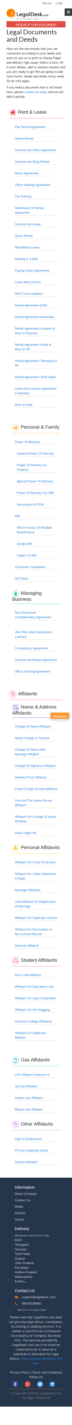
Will (17, 516)
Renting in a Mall (26, 259)
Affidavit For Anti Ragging (32, 1010)
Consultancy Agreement (31, 648)
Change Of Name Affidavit (33, 726)
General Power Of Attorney (35, 453)
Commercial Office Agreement (35, 150)
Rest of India (23, 405)
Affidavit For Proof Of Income (35, 862)
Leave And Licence (28, 282)
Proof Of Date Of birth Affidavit (36, 789)
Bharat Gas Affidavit (28, 1109)
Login (59, 3)
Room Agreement (27, 173)
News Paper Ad (25, 833)
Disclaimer (59, 716)
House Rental (24, 138)
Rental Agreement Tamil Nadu (35, 377)
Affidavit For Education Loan (34, 986)
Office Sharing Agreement (32, 185)
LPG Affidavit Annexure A (32, 1075)
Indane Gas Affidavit (29, 1098)
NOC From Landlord (28, 294)
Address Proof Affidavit (31, 777)
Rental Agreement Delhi (31, 305)
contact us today (35, 92)
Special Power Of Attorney (35, 481)
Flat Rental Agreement (30, 127)
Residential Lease (27, 247)
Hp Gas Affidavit (26, 1086)
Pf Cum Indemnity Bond (31, 1150)
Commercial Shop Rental (32, 161)
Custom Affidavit (26, 1162)
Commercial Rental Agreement (36, 660)
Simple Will (24, 544)
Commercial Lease (28, 224)
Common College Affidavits (33, 1021)
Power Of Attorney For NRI (35, 493)
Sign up (46, 3)
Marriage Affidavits (28, 890)
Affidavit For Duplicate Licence (36, 918)
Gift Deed (21, 578)
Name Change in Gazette (32, 738)
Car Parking (23, 196)
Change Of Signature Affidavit (35, 766)
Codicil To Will (26, 555)
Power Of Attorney (27, 442)
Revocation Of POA (30, 504)
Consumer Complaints (30, 567)
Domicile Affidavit (27, 945)
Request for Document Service (36, 25)
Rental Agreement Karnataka (34, 317)
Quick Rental (24, 236)
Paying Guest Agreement (32, 270)
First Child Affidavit (28, 975)
